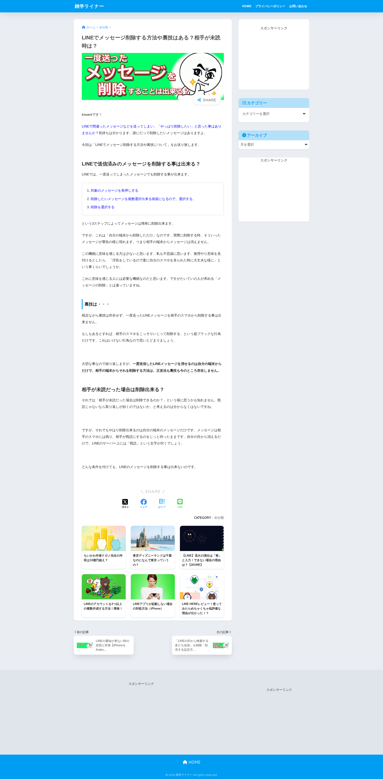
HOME (246, 6)
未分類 (219, 518)
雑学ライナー (89, 6)
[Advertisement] (274, 57)
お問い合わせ (298, 6)
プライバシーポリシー (270, 6)
